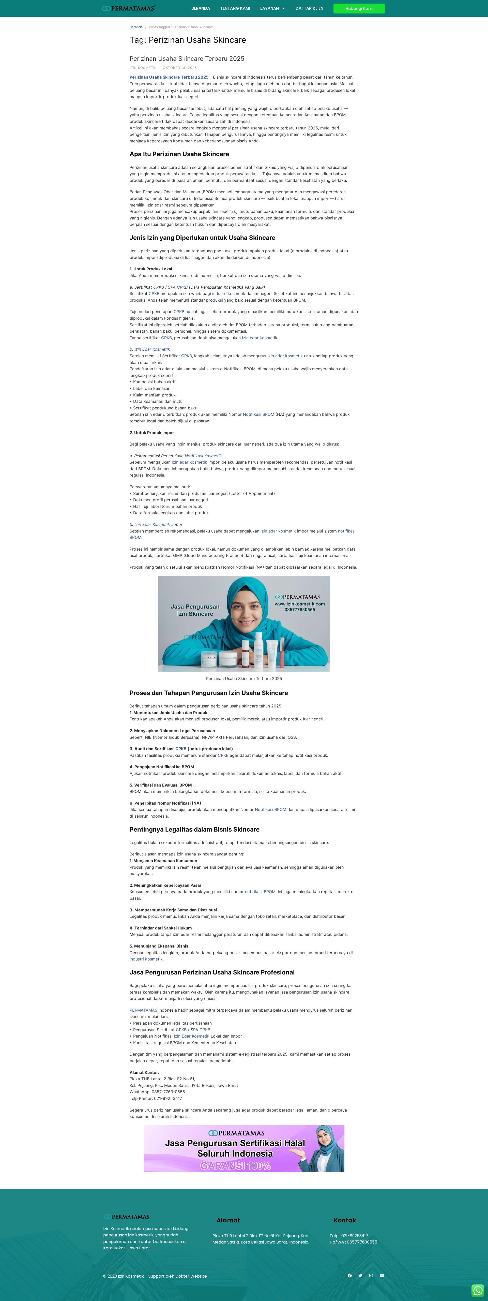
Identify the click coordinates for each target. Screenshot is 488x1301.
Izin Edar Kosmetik (152, 349)
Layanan (269, 8)
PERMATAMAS (143, 1010)
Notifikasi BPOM (258, 414)
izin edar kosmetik (259, 337)
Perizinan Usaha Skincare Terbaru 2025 (187, 58)
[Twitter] (360, 1276)
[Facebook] (349, 1276)
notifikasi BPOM (260, 891)
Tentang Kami (235, 8)
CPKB (158, 287)
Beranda (200, 8)
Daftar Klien (309, 8)
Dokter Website (191, 1276)
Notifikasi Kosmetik (203, 455)
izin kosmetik (143, 68)
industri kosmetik (228, 293)
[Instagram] (371, 1276)
